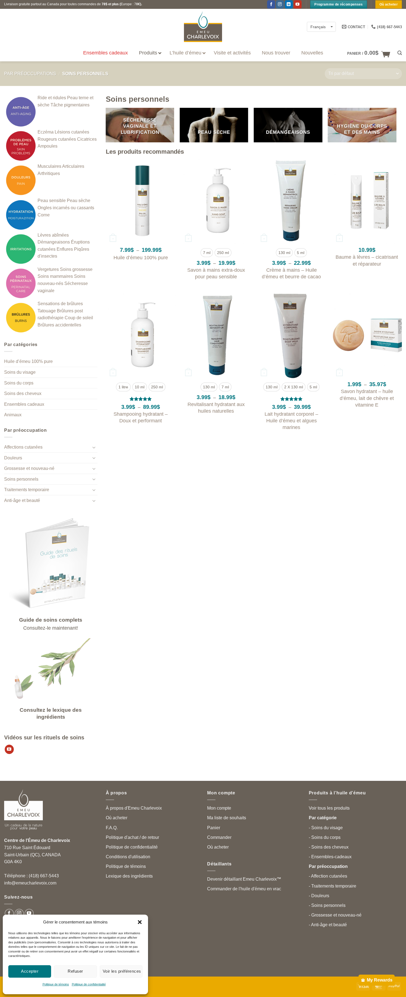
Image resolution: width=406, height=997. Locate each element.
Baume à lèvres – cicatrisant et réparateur (367, 260)
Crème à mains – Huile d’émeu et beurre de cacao (291, 273)
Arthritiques (49, 173)
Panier (213, 827)
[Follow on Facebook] (9, 913)
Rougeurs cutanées (57, 139)
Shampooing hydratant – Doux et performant (141, 417)
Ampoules (47, 146)
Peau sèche (78, 200)
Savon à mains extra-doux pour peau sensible (216, 273)
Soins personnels (21, 479)
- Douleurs (319, 895)
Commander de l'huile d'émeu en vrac (244, 888)
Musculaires (49, 166)
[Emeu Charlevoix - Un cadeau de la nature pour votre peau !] (203, 27)
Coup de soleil (79, 317)
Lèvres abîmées (53, 235)
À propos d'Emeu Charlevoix (134, 808)
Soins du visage (20, 372)
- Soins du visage (326, 827)
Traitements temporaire (26, 489)
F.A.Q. (112, 827)
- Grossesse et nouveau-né (335, 915)
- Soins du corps (325, 837)
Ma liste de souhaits (226, 817)
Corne (44, 215)
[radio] (207, 252)
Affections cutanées (23, 447)
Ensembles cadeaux (24, 404)
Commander (219, 837)
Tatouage (47, 310)
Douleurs (13, 458)
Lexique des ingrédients (129, 876)
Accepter (29, 971)
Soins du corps (18, 383)
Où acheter (116, 817)
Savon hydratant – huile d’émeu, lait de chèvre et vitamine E (367, 397)
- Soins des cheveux (329, 847)
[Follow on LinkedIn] (289, 4)
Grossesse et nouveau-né (29, 468)
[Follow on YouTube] (29, 913)
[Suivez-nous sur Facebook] (271, 4)
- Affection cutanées (328, 876)
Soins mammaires (55, 276)
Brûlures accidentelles (59, 325)
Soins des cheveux (22, 393)
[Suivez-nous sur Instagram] (19, 913)
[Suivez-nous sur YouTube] (298, 4)
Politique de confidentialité (89, 984)
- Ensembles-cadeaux (330, 856)
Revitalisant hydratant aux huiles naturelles (216, 407)
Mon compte (219, 808)
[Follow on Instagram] (280, 4)
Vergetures (48, 269)
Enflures (65, 249)
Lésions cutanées (72, 132)
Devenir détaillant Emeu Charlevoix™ (244, 879)
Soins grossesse (76, 269)
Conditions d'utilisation (128, 856)
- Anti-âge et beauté (328, 924)
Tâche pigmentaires (70, 105)
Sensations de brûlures (60, 303)
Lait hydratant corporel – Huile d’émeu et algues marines (291, 420)
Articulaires (73, 166)
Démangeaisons (54, 242)
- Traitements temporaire (332, 886)
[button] (140, 922)
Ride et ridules (52, 97)
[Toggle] (94, 447)
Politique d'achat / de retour (132, 837)
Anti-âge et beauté (22, 500)
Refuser (75, 971)
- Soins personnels (327, 905)
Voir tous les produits (329, 808)
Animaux (13, 414)
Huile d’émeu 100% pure (28, 361)
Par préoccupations (30, 73)
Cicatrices (87, 139)
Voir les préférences (122, 971)
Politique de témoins (56, 984)
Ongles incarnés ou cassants (66, 207)
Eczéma (46, 132)
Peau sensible (52, 200)
